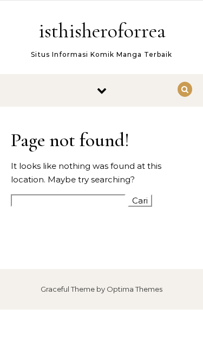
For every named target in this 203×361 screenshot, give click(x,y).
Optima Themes (134, 289)
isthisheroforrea (102, 30)
